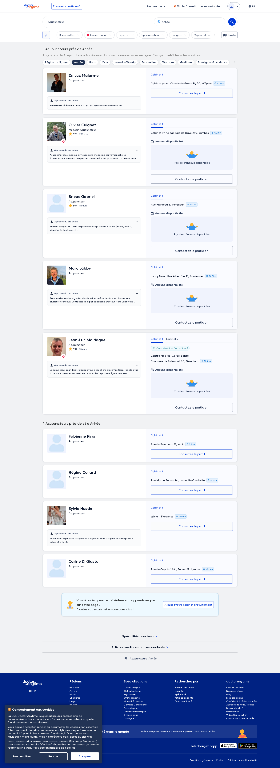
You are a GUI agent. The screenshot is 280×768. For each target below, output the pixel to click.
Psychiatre (129, 694)
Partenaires (232, 711)
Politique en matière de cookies (54, 747)
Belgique (154, 731)
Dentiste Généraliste (135, 704)
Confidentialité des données (241, 701)
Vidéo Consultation (236, 714)
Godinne (186, 62)
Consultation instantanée (240, 718)
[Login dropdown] (233, 6)
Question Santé (183, 701)
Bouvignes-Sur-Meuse (212, 62)
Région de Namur (56, 62)
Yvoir (105, 62)
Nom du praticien (184, 687)
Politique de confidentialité (242, 760)
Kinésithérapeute (133, 701)
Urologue (129, 718)
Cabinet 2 (172, 339)
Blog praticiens (234, 697)
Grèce (144, 731)
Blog (228, 694)
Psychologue (131, 708)
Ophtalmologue (132, 690)
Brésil (212, 731)
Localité (179, 690)
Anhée (78, 62)
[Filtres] (46, 35)
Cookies (220, 760)
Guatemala (201, 731)
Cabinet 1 (157, 74)
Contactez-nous (235, 687)
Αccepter (85, 756)
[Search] (232, 22)
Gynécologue (131, 714)
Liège (72, 701)
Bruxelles (74, 687)
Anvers (73, 690)
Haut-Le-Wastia (125, 62)
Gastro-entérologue (135, 711)
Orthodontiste (132, 697)
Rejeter (53, 756)
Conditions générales (201, 760)
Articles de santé (184, 697)
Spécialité (180, 694)
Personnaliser (22, 756)
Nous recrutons (234, 690)
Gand (73, 694)
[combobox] (97, 22)
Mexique (165, 731)
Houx (92, 62)
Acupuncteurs (138, 658)
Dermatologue (132, 687)
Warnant (168, 62)
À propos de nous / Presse (240, 704)
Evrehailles (149, 62)
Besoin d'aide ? (234, 708)
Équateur (188, 731)
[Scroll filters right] (212, 35)
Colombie (176, 731)
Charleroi (75, 697)
